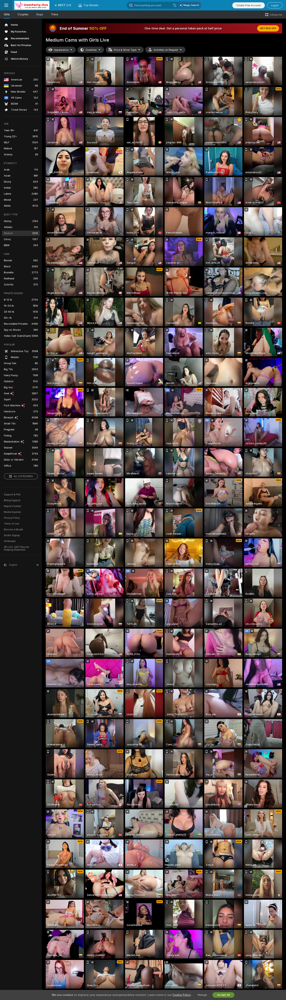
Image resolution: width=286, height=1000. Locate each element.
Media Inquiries (12, 512)
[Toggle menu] (6, 5)
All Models (10, 541)
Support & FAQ (12, 494)
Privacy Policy (12, 518)
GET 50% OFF (268, 28)
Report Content (12, 506)
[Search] (174, 5)
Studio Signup (12, 535)
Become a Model (13, 529)
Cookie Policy (181, 995)
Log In (274, 5)
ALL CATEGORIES (23, 476)
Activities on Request (166, 49)
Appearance (61, 49)
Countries (91, 49)
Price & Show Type (125, 49)
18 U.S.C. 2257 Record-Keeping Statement (17, 548)
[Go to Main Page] (31, 5)
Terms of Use (11, 523)
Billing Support (12, 500)
